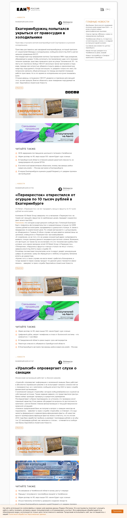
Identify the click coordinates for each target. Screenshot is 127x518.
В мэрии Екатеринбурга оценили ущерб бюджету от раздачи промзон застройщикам (47, 173)
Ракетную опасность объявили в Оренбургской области (41, 343)
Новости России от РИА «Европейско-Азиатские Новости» (23, 9)
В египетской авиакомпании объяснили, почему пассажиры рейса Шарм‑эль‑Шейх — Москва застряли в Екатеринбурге (45, 167)
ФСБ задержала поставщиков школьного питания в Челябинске (45, 153)
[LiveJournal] (77, 92)
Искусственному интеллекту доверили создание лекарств (42, 501)
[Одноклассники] (69, 92)
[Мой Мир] (75, 92)
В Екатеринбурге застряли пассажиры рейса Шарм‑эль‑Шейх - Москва (47, 347)
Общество (19, 87)
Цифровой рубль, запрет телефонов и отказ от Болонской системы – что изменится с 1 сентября (48, 336)
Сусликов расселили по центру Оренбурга (98, 46)
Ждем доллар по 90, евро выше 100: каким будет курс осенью (44, 156)
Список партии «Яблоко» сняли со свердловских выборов (99, 35)
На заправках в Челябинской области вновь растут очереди (43, 491)
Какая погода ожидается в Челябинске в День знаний (96, 51)
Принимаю (117, 511)
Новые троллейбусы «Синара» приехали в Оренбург (97, 56)
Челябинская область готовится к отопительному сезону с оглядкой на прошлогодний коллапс (99, 41)
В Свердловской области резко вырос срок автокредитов (42, 340)
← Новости (20, 17)
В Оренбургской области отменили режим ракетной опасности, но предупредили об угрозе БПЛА (46, 161)
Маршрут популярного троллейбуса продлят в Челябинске (42, 494)
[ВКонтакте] (66, 92)
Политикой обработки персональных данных (27, 514)
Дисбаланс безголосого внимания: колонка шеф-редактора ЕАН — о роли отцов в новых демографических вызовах (99, 28)
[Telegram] (72, 92)
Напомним (19, 223)
